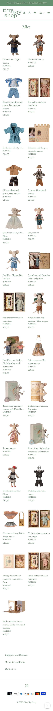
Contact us (10, 669)
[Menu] (48, 13)
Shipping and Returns (16, 655)
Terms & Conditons (15, 662)
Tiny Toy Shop (30, 702)
